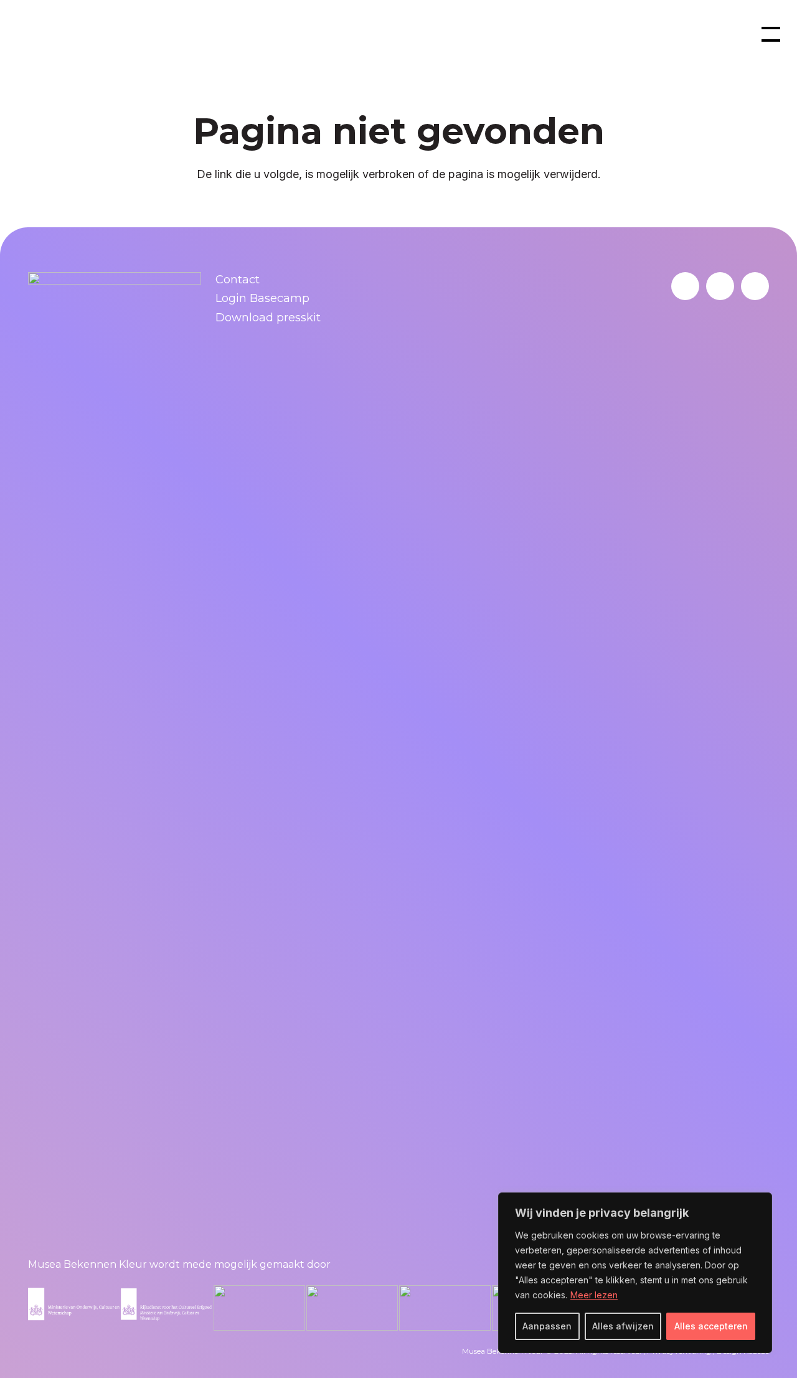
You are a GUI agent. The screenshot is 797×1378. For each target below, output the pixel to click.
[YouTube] (720, 286)
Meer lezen (594, 1295)
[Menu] (771, 34)
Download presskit (268, 317)
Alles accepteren (711, 1326)
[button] (720, 34)
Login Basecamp (262, 298)
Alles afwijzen (623, 1326)
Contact (237, 279)
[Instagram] (755, 286)
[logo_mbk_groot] (64, 35)
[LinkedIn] (685, 286)
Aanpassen (547, 1326)
